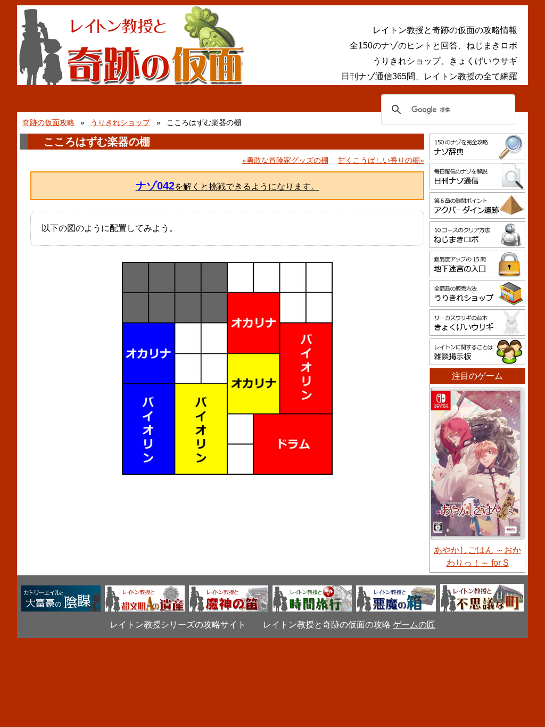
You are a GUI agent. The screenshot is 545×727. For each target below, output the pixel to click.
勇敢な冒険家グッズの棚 (287, 160)
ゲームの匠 (414, 624)
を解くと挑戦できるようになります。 (227, 186)
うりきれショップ (120, 122)
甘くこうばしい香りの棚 (379, 160)
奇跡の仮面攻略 (48, 122)
